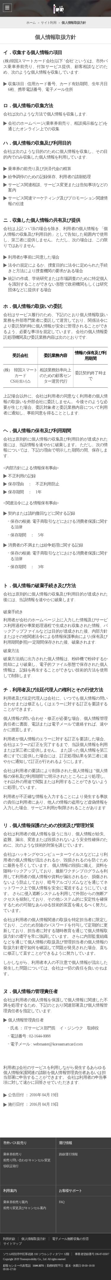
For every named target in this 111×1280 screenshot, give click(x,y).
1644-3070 (38, 1265)
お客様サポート (70, 1191)
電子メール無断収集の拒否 (70, 1239)
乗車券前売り (12, 1154)
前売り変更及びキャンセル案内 (24, 1208)
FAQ (62, 1202)
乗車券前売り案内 (15, 1202)
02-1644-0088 (39, 1036)
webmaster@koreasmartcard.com (58, 1044)
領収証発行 (11, 1166)
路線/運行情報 (68, 1154)
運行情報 (65, 1143)
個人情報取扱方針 (33, 1239)
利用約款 (9, 1239)
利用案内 (10, 1191)
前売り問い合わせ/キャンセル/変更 (26, 1160)
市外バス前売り (15, 1143)
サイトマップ (12, 1243)
